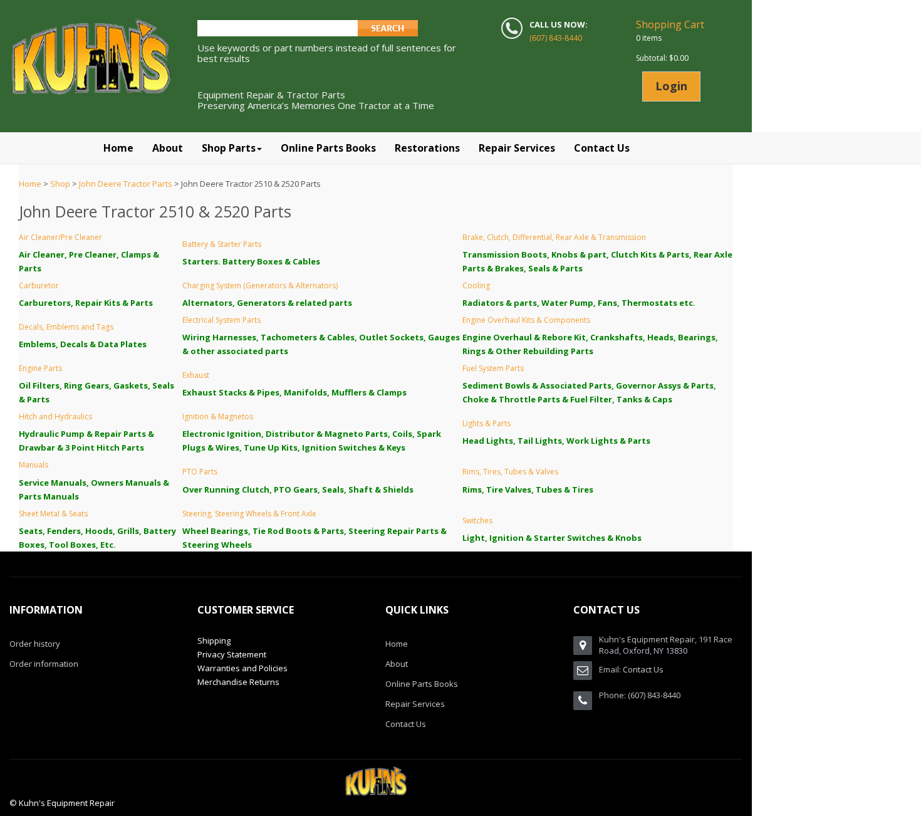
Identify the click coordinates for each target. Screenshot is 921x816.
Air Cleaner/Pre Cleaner (60, 237)
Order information (43, 663)
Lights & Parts (486, 423)
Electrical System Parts (221, 320)
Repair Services (415, 703)
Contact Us (405, 724)
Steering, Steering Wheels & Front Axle (249, 513)
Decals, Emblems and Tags (66, 327)
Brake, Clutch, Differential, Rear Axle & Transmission (554, 237)
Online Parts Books (421, 683)
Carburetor (39, 285)
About (396, 663)
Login (671, 85)
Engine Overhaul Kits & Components (526, 320)
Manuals (33, 464)
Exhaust (195, 375)
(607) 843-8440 (555, 38)
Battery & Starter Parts (221, 244)
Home (30, 183)
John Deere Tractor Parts (125, 183)
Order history (34, 643)
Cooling (476, 285)
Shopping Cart (670, 24)
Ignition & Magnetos (217, 416)
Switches (477, 520)
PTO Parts (199, 471)
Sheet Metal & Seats (53, 513)
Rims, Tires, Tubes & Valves (510, 471)
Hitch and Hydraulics (55, 416)
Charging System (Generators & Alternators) (260, 285)
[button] (231, 148)
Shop (60, 183)
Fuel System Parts (493, 368)
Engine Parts (40, 368)
